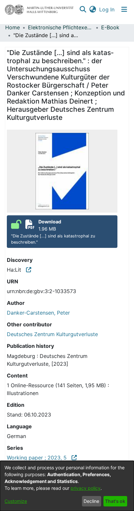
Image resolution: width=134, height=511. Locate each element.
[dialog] (67, 486)
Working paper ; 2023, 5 (39, 457)
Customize (16, 501)
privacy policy (85, 488)
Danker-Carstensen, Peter (38, 312)
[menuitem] (92, 9)
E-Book (110, 27)
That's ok (115, 501)
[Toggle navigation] (124, 9)
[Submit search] (83, 9)
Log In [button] (107, 9)
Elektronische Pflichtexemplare (60, 27)
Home (12, 27)
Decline (91, 501)
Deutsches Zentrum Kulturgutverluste (52, 334)
